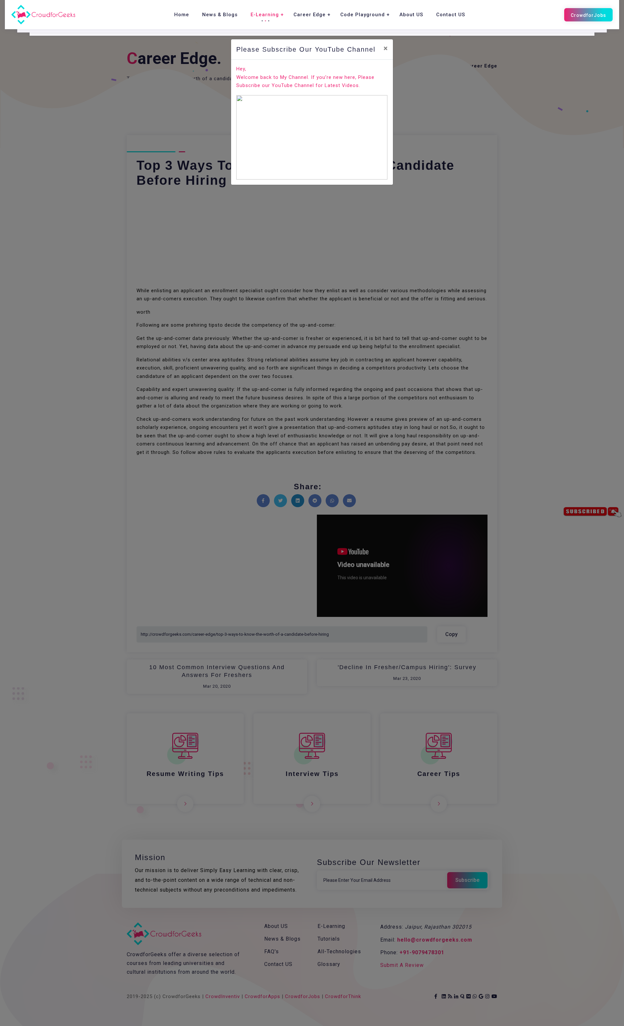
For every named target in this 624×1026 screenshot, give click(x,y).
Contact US (450, 15)
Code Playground (362, 15)
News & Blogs (220, 15)
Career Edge (309, 15)
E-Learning (265, 15)
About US (411, 15)
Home (181, 15)
